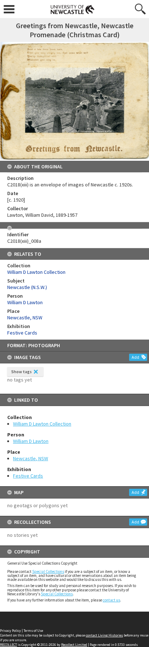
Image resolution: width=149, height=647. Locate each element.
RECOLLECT (8, 644)
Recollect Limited (74, 644)
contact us (111, 600)
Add (135, 357)
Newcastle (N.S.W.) (27, 287)
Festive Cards (28, 476)
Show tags (21, 371)
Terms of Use (33, 630)
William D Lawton (30, 441)
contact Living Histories (104, 635)
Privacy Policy (10, 630)
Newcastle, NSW (30, 458)
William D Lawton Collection (42, 423)
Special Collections (48, 571)
